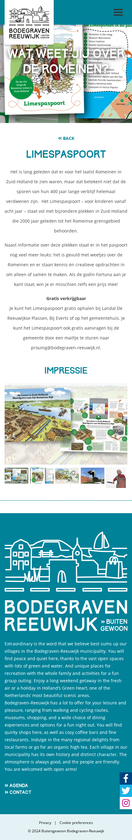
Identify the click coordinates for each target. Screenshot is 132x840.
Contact (20, 792)
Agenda (19, 785)
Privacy (45, 822)
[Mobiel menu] (118, 12)
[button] (14, 435)
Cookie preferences (76, 822)
